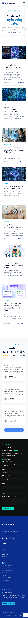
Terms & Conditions (18, 615)
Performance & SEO (6, 577)
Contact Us (4, 556)
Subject (4, 483)
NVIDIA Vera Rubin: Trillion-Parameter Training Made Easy (11, 109)
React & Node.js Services (7, 570)
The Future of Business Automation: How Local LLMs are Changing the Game (12, 306)
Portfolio (4, 551)
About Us (4, 549)
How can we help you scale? (9, 496)
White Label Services (6, 580)
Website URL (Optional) (8, 490)
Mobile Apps (4, 575)
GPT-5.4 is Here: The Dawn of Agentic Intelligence (13, 187)
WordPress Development (7, 565)
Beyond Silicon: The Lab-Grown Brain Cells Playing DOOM (13, 67)
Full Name (5, 469)
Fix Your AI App (5, 554)
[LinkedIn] (3, 538)
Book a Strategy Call (8, 603)
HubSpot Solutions (6, 568)
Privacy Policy (9, 615)
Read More (20, 82)
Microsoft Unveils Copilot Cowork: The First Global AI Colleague (14, 150)
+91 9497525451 (6, 459)
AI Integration (5, 573)
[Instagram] (13, 538)
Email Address (6, 475)
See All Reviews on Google (15, 430)
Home (3, 546)
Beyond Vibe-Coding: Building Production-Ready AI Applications (14, 265)
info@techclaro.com (7, 461)
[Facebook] (10, 538)
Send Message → (8, 508)
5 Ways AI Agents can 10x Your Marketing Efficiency (13, 226)
